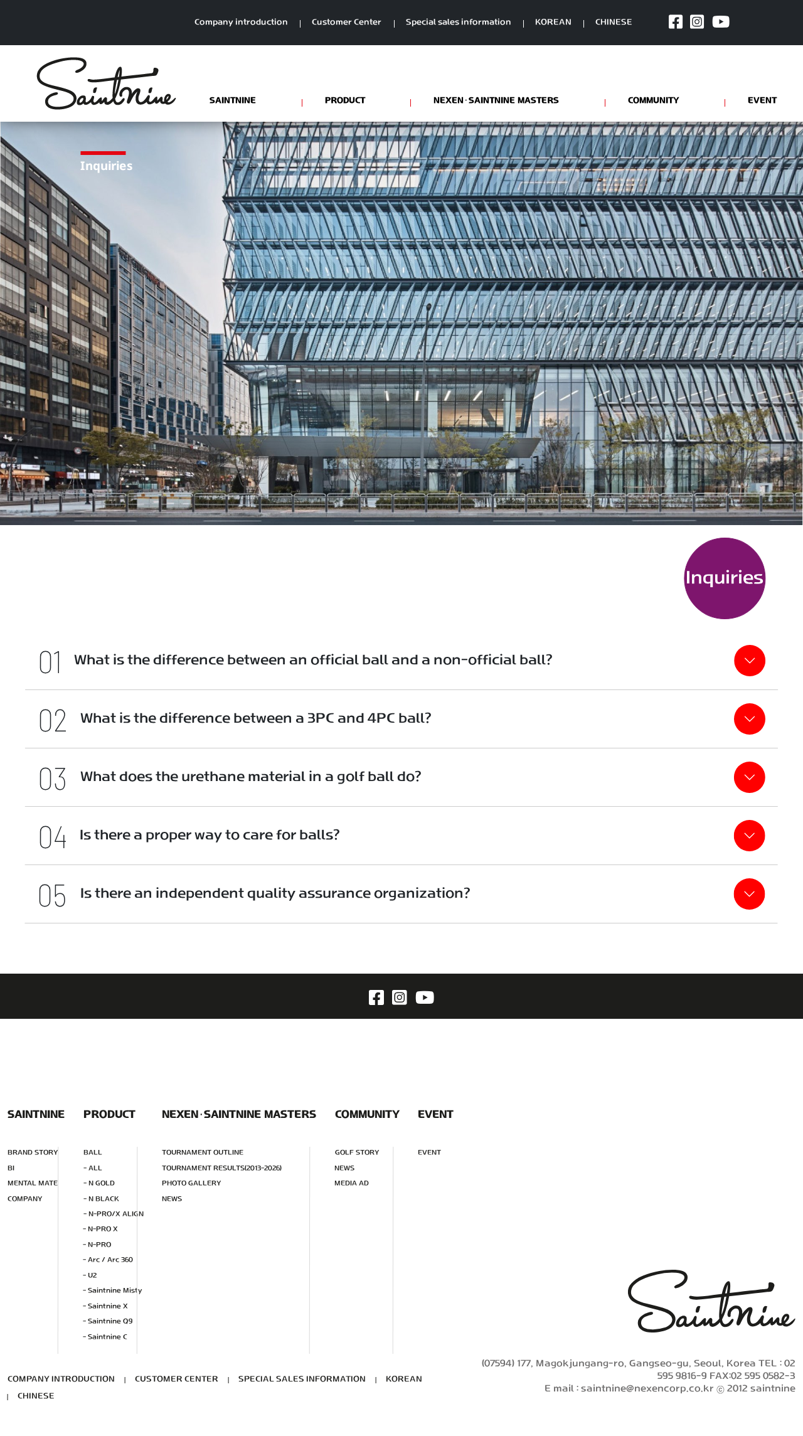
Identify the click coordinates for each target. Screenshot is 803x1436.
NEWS (172, 1199)
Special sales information (458, 22)
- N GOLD (99, 1183)
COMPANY (25, 1199)
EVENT (429, 1152)
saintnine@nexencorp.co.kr (647, 1389)
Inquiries (724, 578)
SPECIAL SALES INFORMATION (302, 1379)
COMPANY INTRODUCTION (61, 1379)
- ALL (92, 1168)
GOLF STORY (357, 1152)
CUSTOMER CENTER (176, 1379)
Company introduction (241, 22)
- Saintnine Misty (112, 1290)
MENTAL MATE (33, 1183)
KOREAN (553, 22)
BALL (92, 1152)
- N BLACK (101, 1199)
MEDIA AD (351, 1183)
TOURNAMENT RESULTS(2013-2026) (222, 1168)
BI (11, 1168)
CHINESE (613, 22)
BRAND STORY (33, 1152)
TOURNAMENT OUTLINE (202, 1152)
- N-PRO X (100, 1229)
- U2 (90, 1275)
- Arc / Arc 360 (108, 1260)
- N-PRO (97, 1245)
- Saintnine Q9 (107, 1321)
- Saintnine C (105, 1337)
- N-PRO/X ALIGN (113, 1214)
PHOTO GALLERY (191, 1183)
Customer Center (346, 22)
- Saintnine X (105, 1306)
